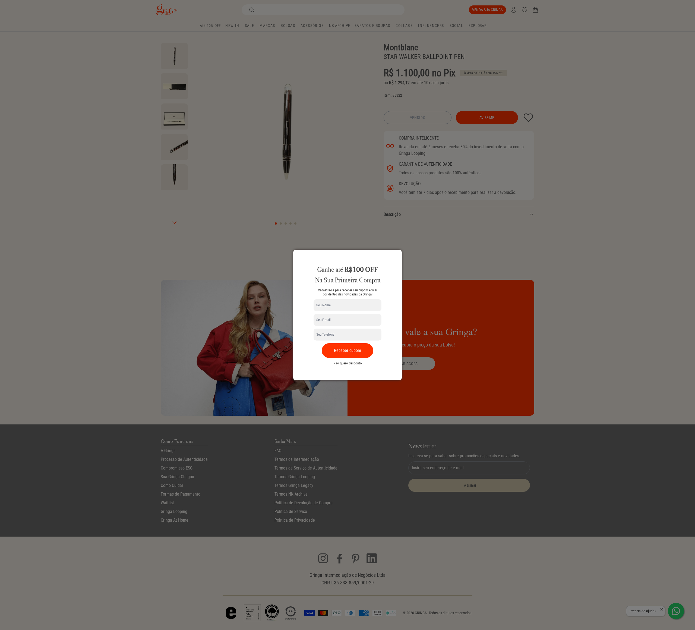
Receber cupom (347, 350)
